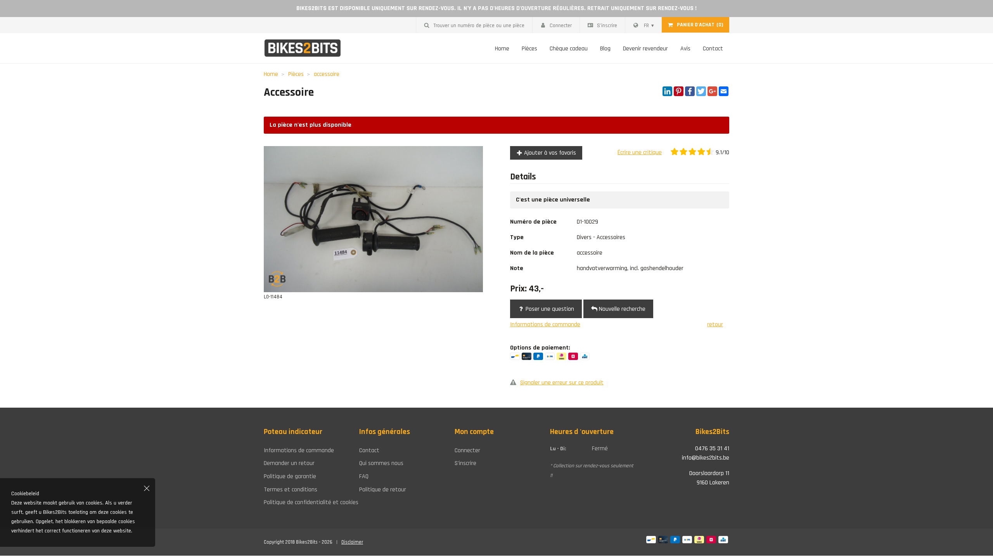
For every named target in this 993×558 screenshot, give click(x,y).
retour (715, 324)
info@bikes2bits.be (705, 458)
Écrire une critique (640, 152)
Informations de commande (545, 324)
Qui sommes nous (381, 463)
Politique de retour (382, 490)
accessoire (326, 74)
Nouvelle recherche (621, 309)
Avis (685, 49)
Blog (605, 49)
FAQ (363, 476)
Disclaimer (352, 542)
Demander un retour (289, 463)
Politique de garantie (290, 476)
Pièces (529, 49)
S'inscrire (607, 25)
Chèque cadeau (569, 49)
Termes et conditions (290, 490)
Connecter (561, 25)
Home (502, 49)
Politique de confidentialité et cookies (306, 502)
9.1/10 (721, 152)
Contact (713, 49)
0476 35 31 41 (712, 448)
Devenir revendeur (645, 49)
